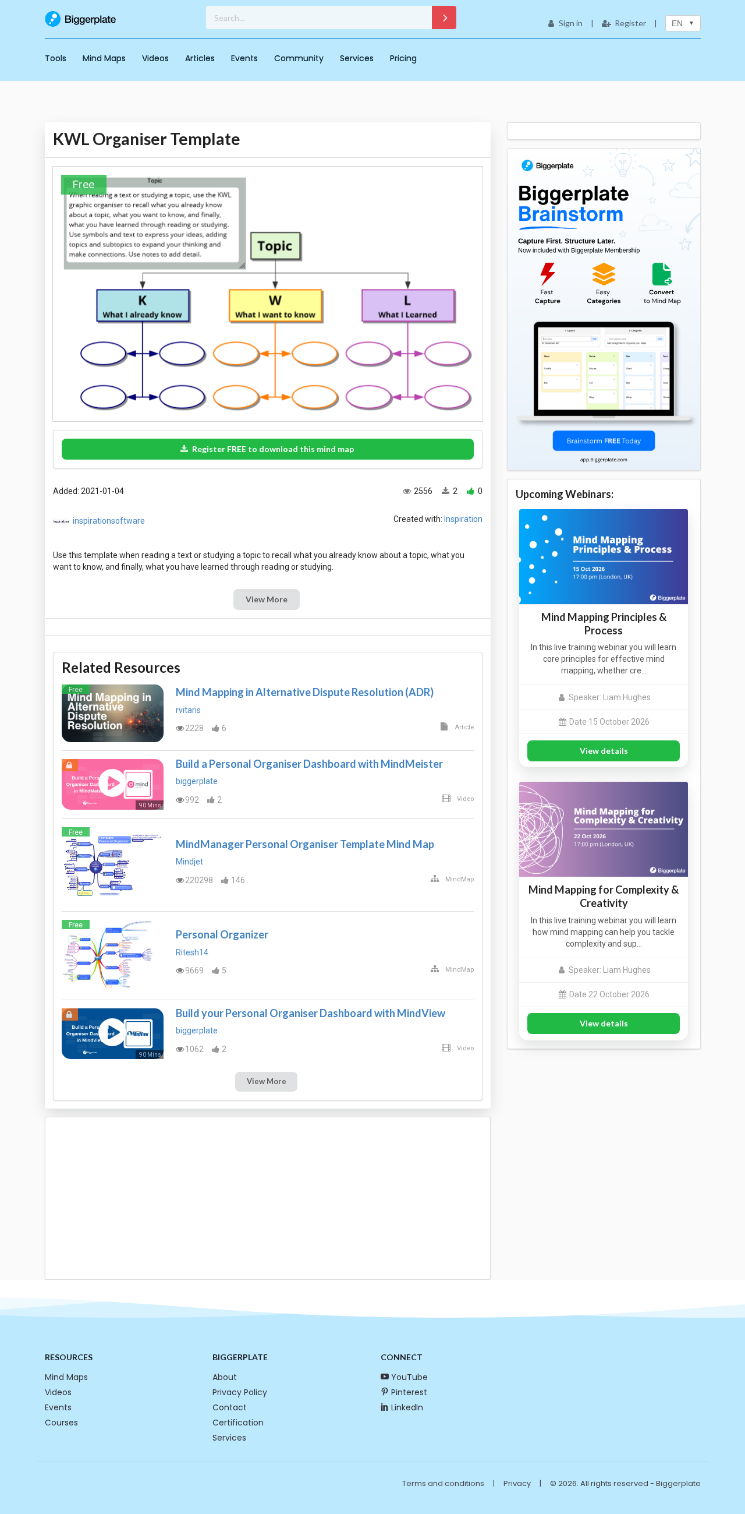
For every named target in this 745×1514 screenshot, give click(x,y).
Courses (61, 1422)
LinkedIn (407, 1407)
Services (357, 58)
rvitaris (188, 710)
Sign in (571, 23)
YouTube (409, 1377)
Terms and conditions (443, 1483)
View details (604, 751)
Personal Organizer (222, 934)
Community (299, 58)
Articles (200, 58)
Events (244, 58)
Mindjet (189, 861)
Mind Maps (104, 58)
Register (630, 23)
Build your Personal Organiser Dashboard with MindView (310, 1013)
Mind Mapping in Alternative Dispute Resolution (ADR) (305, 692)
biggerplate (197, 781)
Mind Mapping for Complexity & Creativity (603, 896)
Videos (155, 58)
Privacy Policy (239, 1392)
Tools (55, 58)
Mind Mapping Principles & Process (603, 623)
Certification (238, 1422)
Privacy (517, 1483)
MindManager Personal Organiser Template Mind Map (305, 844)
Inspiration (463, 519)
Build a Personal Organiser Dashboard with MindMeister (309, 763)
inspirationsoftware (109, 520)
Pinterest (409, 1392)
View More (267, 599)
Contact (229, 1407)
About (224, 1377)
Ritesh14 (192, 952)
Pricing (403, 58)
